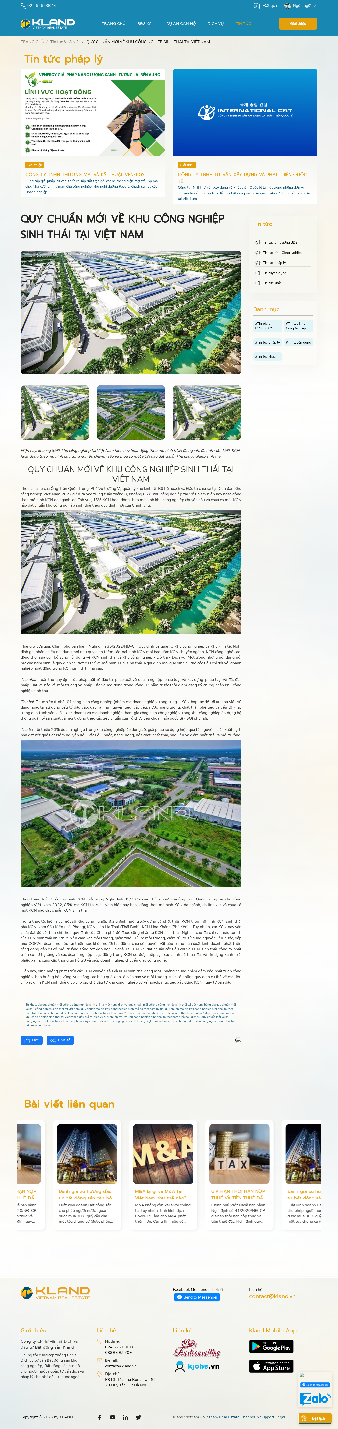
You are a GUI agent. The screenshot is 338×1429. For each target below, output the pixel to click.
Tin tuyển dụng (274, 273)
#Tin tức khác (265, 356)
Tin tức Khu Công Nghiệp (282, 252)
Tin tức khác (272, 283)
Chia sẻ (64, 1040)
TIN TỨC (243, 23)
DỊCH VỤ (216, 23)
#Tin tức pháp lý (267, 342)
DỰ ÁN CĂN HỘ (181, 23)
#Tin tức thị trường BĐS (264, 326)
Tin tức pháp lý (274, 262)
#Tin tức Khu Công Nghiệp (296, 326)
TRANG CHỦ (113, 23)
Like (35, 1040)
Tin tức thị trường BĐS (280, 242)
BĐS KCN (146, 23)
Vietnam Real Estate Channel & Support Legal (244, 1417)
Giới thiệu (298, 23)
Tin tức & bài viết (64, 42)
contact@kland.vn (272, 1296)
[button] (236, 314)
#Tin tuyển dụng (298, 342)
